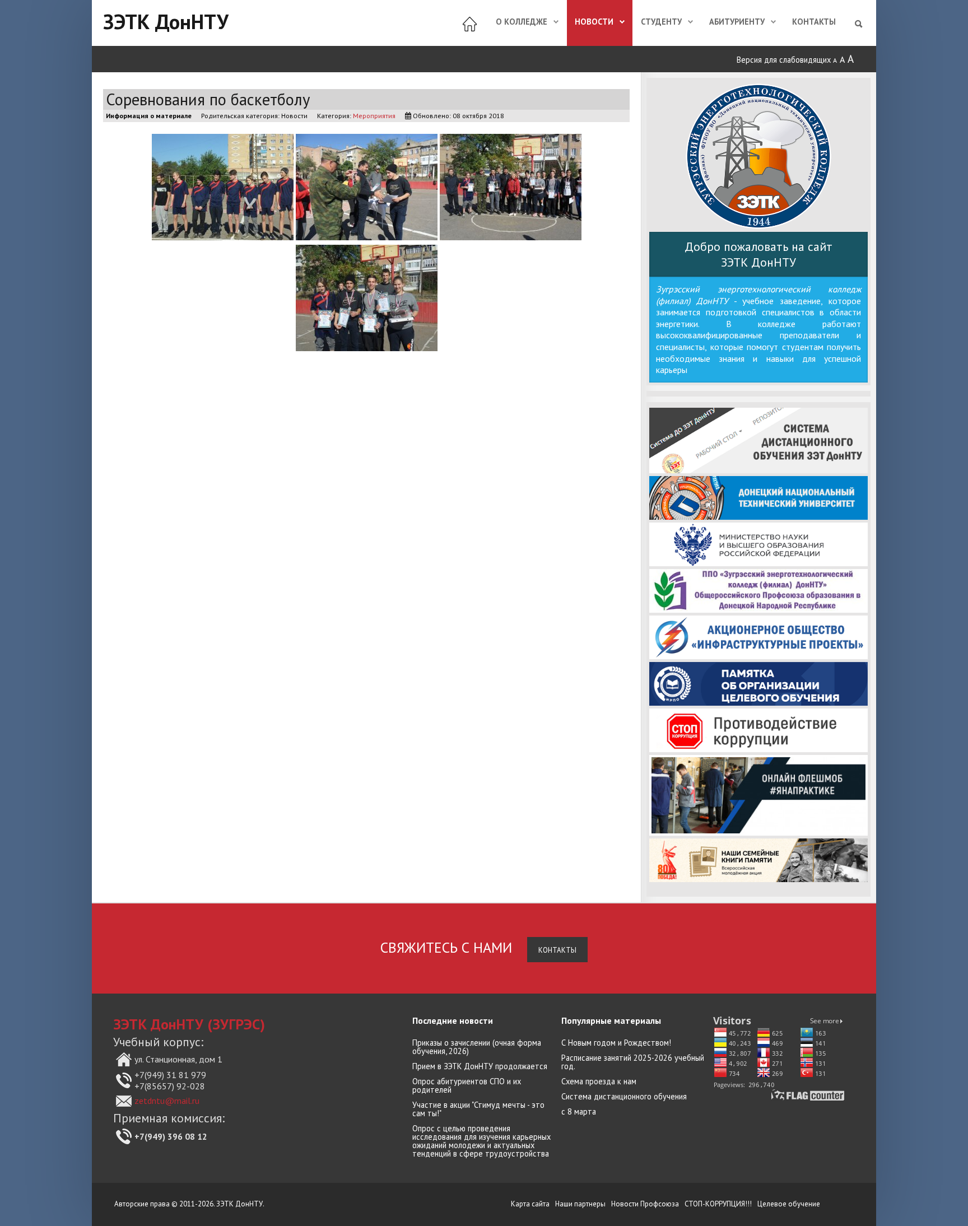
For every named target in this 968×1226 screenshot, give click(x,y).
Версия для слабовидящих (784, 59)
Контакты (814, 21)
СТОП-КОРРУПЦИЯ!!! (718, 1204)
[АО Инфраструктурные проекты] (758, 637)
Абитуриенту (737, 21)
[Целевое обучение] (758, 684)
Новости (594, 21)
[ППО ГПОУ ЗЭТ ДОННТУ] (758, 591)
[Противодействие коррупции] (758, 730)
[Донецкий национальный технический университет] (758, 498)
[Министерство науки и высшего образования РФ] (758, 544)
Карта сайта (530, 1204)
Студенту (661, 21)
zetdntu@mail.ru (166, 1100)
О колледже (521, 21)
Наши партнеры (580, 1204)
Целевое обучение (788, 1204)
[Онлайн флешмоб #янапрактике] (758, 795)
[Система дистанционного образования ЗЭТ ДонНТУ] (758, 440)
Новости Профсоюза (645, 1204)
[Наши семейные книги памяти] (758, 860)
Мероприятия (374, 115)
